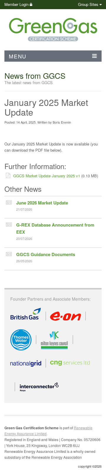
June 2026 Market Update (42, 202)
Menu (17, 56)
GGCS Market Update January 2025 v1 (46, 175)
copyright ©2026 (90, 466)
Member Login (17, 4)
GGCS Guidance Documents (45, 254)
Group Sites (88, 4)
